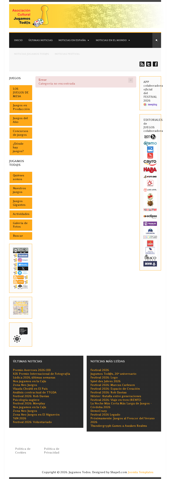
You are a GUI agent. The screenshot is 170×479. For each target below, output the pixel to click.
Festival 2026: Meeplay (29, 403)
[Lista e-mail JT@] (20, 286)
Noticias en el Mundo (111, 40)
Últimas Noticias (40, 40)
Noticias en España (72, 40)
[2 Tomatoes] (150, 196)
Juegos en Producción (21, 107)
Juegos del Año (20, 120)
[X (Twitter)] (20, 268)
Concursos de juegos (20, 133)
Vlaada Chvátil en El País (30, 388)
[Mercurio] (150, 183)
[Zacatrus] (150, 236)
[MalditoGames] (150, 176)
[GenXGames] (150, 136)
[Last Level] (150, 189)
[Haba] (150, 169)
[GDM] (150, 203)
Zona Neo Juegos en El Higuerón (36, 414)
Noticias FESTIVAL (67, 53)
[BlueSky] (20, 264)
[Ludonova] (150, 230)
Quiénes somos (18, 177)
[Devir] (150, 263)
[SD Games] (150, 149)
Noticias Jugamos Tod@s (31, 53)
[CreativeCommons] (20, 250)
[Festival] (20, 334)
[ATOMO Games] (150, 143)
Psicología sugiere (26, 399)
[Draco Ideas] (150, 257)
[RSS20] (20, 277)
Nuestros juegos (19, 190)
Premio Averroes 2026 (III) (32, 370)
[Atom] (20, 281)
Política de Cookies (22, 450)
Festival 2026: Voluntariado (32, 422)
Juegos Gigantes (19, 203)
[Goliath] (150, 243)
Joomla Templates (140, 472)
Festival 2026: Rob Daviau (31, 396)
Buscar (18, 235)
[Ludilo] (150, 155)
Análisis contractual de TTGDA (34, 392)
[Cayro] (150, 162)
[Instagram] (20, 260)
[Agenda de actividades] (20, 307)
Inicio (18, 40)
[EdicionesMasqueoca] (150, 250)
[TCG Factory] (150, 209)
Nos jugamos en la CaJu (29, 381)
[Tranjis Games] (150, 223)
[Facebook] (20, 255)
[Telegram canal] (20, 272)
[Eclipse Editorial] (150, 216)
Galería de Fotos (20, 225)
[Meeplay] (150, 104)
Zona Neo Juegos (25, 385)
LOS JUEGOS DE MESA (21, 92)
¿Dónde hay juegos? (18, 147)
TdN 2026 (19, 418)
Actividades (21, 214)
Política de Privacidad (51, 450)
